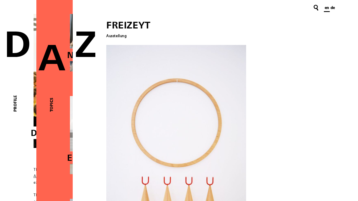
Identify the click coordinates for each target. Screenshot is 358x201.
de (333, 8)
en (327, 8)
